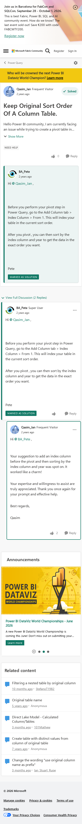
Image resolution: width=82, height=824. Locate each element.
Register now (14, 35)
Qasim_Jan (24, 89)
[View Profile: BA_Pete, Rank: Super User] (9, 310)
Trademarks (11, 809)
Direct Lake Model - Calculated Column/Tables (35, 719)
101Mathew (42, 727)
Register (59, 51)
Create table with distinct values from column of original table (40, 740)
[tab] (39, 651)
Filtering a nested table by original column (44, 683)
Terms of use (65, 800)
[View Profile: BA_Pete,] (12, 174)
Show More (15, 136)
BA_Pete (24, 171)
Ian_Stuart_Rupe (45, 770)
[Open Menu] (76, 63)
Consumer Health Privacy (60, 815)
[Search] (47, 50)
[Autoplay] (33, 651)
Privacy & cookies (40, 800)
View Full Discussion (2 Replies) (26, 297)
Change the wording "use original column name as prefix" (43, 762)
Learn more (55, 78)
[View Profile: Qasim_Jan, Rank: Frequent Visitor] (8, 91)
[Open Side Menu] (6, 51)
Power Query (15, 62)
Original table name (27, 700)
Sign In (72, 51)
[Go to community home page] (27, 51)
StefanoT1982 (45, 689)
